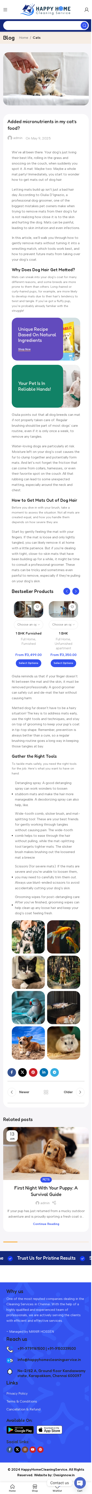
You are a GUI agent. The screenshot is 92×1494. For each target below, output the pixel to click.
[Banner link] (46, 339)
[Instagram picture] (28, 937)
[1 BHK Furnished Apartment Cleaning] (28, 609)
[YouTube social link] (33, 1449)
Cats (37, 38)
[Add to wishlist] (37, 607)
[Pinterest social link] (33, 1072)
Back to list (46, 1092)
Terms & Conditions (21, 1401)
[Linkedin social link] (44, 1072)
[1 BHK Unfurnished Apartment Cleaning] (63, 609)
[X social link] (22, 1072)
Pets (46, 1179)
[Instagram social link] (25, 1449)
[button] (66, 591)
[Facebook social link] (11, 1072)
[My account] (86, 9)
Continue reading (46, 1224)
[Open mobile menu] (5, 9)
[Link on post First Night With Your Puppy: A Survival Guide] (46, 1153)
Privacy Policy (17, 1393)
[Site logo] (46, 9)
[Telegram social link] (54, 1072)
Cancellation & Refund (23, 1409)
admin (17, 138)
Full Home (28, 639)
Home (23, 38)
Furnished (29, 644)
